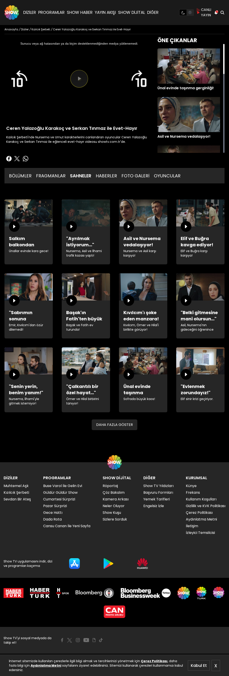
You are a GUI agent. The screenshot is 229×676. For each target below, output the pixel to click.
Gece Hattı (52, 512)
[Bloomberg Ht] (95, 593)
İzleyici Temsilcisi (200, 532)
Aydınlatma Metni (46, 665)
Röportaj (110, 485)
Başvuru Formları (158, 492)
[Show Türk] (201, 593)
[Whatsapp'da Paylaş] (25, 159)
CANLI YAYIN (206, 12)
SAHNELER (80, 176)
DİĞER (153, 12)
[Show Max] (219, 593)
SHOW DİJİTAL (131, 12)
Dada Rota (52, 519)
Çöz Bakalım (114, 492)
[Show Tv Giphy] (94, 640)
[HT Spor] (62, 593)
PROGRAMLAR (51, 12)
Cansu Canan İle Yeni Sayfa (66, 526)
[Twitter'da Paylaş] (17, 158)
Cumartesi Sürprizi (59, 499)
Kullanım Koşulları (201, 499)
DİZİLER (29, 12)
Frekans (193, 492)
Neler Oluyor (114, 505)
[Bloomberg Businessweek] (146, 593)
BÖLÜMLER (20, 176)
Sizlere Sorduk (115, 519)
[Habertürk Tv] (40, 593)
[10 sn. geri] (19, 79)
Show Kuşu (112, 512)
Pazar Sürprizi (55, 505)
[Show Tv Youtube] (86, 640)
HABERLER (106, 176)
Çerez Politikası (154, 661)
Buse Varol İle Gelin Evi (62, 485)
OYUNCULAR (167, 176)
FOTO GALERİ (135, 176)
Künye (191, 485)
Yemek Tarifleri (156, 499)
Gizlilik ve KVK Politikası (205, 505)
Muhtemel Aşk (16, 485)
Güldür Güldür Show (60, 492)
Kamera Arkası (116, 499)
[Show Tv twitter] (69, 640)
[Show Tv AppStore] (74, 563)
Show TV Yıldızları (158, 485)
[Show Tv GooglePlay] (108, 563)
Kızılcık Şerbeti (16, 492)
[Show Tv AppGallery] (142, 563)
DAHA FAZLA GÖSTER (114, 424)
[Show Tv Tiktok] (101, 640)
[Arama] (222, 12)
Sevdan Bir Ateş (17, 499)
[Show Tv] (11, 12)
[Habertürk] (13, 593)
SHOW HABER (80, 12)
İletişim (192, 526)
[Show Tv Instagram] (78, 640)
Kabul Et (199, 665)
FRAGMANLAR (51, 176)
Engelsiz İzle (153, 505)
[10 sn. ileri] (139, 79)
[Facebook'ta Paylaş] (9, 158)
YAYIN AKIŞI (105, 12)
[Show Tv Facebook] (62, 640)
